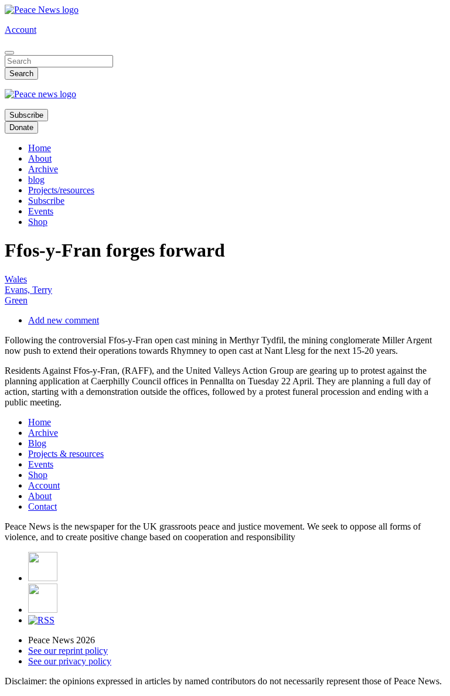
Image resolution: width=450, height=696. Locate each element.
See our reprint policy (68, 651)
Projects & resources (66, 454)
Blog (37, 443)
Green (16, 300)
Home (39, 148)
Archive (43, 169)
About (40, 158)
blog (36, 180)
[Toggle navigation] (9, 52)
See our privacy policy (69, 661)
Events (40, 211)
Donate (21, 127)
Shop (37, 222)
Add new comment (63, 320)
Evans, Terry (28, 290)
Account (20, 30)
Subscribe (26, 115)
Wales (16, 279)
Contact (42, 506)
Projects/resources (61, 190)
